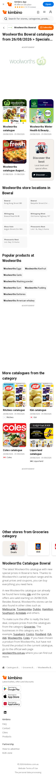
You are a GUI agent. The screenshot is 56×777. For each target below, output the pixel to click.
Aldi (4, 638)
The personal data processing (28, 772)
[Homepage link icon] (3, 667)
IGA (49, 634)
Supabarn (19, 634)
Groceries (29, 626)
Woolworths (15, 638)
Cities (5, 732)
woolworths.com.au (13, 653)
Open (48, 4)
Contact (6, 728)
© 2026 (28, 764)
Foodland (40, 634)
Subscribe (47, 27)
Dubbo (37, 609)
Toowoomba (24, 609)
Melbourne (8, 609)
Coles (26, 638)
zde (29, 594)
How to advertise (11, 748)
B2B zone (7, 752)
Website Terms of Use (28, 768)
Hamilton (47, 609)
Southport (8, 613)
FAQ (4, 724)
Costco (30, 634)
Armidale (21, 613)
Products (6, 736)
